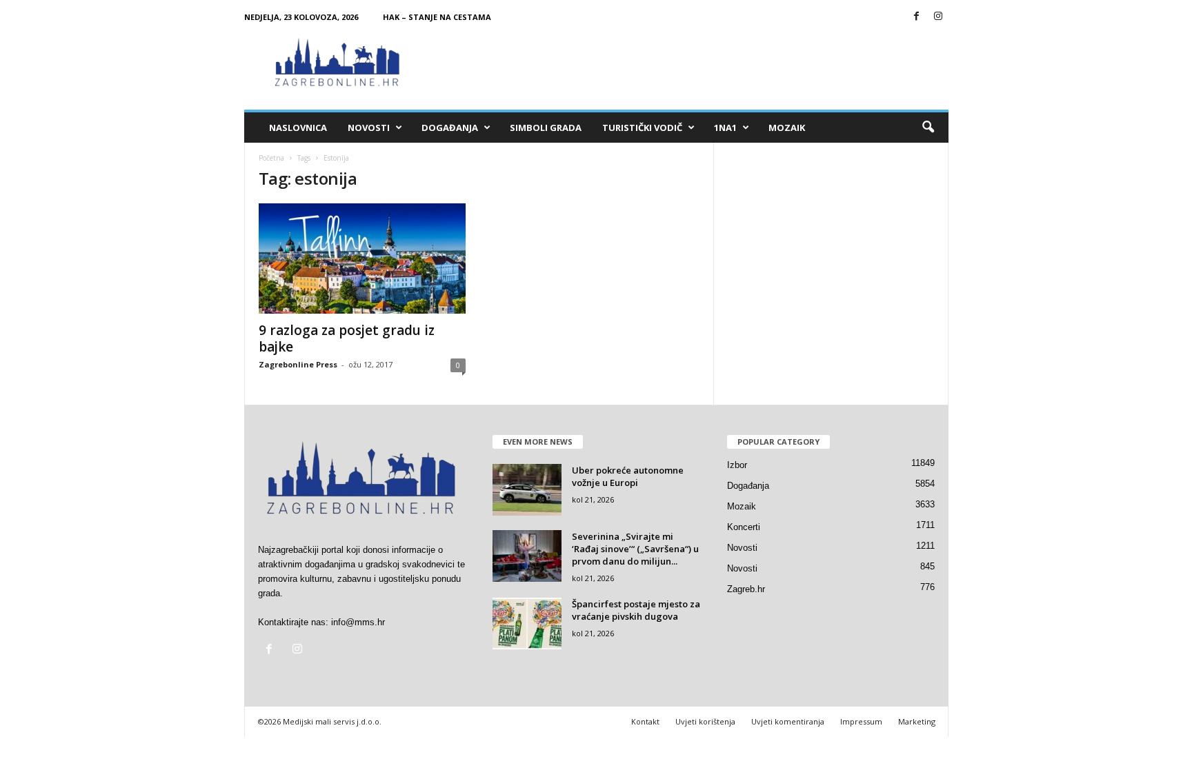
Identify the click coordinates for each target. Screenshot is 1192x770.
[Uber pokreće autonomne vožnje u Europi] (527, 490)
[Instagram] (938, 17)
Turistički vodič (642, 127)
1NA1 (725, 127)
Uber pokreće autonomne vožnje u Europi (628, 476)
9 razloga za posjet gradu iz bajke (347, 338)
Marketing (916, 721)
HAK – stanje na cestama (437, 17)
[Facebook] (916, 17)
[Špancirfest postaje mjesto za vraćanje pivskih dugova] (527, 623)
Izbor (737, 465)
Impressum (861, 721)
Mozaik (786, 127)
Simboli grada (546, 127)
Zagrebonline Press (298, 364)
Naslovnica (298, 127)
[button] (928, 127)
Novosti (369, 127)
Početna (271, 158)
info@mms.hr (358, 622)
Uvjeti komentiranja (787, 721)
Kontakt (645, 721)
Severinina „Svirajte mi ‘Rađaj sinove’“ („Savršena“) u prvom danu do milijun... (635, 548)
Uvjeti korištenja (705, 721)
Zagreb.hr (746, 589)
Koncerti (743, 527)
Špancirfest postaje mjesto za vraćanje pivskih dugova (636, 610)
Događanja (449, 127)
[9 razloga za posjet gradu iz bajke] (362, 258)
